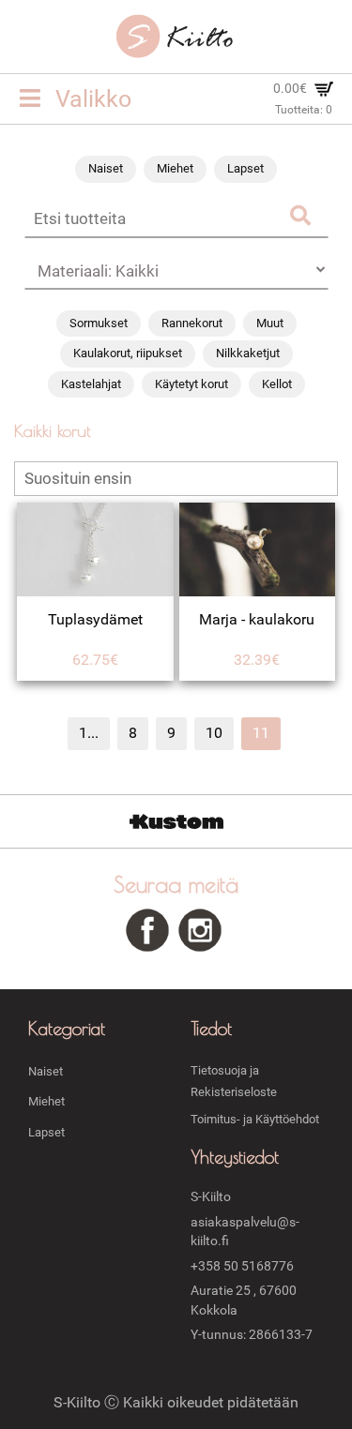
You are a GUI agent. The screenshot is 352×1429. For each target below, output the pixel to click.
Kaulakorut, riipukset (127, 353)
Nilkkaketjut (248, 353)
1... (89, 733)
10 (214, 733)
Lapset (245, 168)
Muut (269, 323)
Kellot (277, 384)
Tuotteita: (303, 109)
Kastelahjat (91, 384)
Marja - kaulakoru (256, 619)
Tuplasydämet (95, 619)
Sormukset (98, 323)
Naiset (105, 168)
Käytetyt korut (191, 384)
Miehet (175, 168)
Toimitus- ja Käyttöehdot (255, 1119)
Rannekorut (191, 323)
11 (261, 733)
